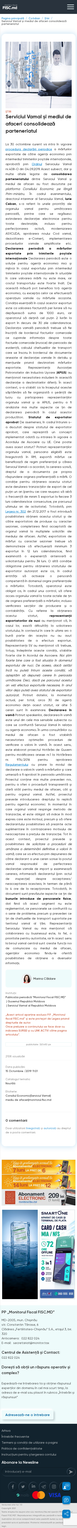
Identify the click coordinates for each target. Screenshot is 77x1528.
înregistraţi (33, 1128)
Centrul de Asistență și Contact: (31, 1352)
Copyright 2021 (9, 1508)
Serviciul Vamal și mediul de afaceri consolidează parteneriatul (34, 22)
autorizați (50, 1128)
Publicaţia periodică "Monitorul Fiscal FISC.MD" (36, 997)
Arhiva (6, 1431)
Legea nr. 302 (16, 511)
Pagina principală (13, 18)
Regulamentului (17, 764)
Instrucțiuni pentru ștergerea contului (29, 1454)
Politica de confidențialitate (22, 1448)
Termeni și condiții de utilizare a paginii (30, 1442)
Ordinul (37, 164)
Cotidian (34, 18)
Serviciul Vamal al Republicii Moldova (32, 1005)
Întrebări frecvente (15, 1436)
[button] (64, 1486)
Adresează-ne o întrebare (27, 1415)
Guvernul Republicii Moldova (26, 1001)
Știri (47, 18)
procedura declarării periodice (29, 149)
